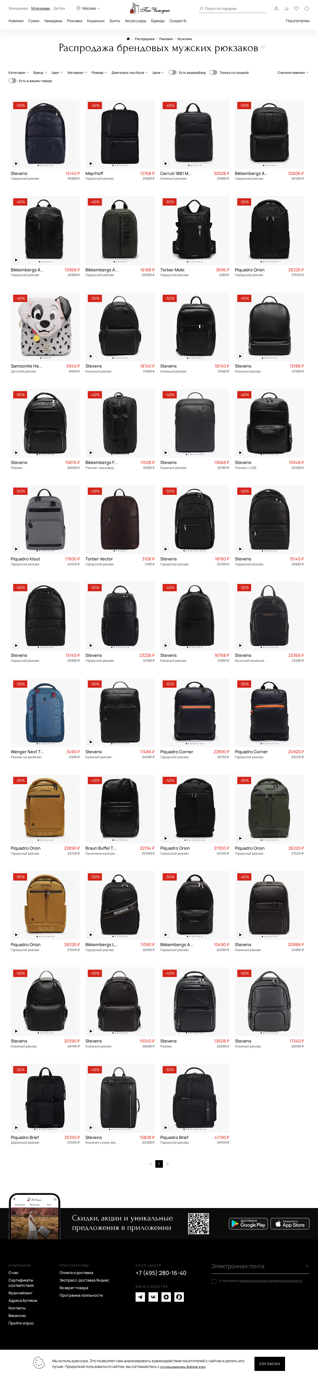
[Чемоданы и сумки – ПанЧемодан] (150, 8)
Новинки (16, 20)
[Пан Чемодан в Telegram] (140, 1297)
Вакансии (17, 1315)
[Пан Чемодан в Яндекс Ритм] (179, 1297)
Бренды (158, 20)
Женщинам (18, 8)
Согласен (269, 1363)
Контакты (17, 1308)
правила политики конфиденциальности (270, 1280)
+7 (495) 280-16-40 (161, 1273)
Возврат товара (74, 1287)
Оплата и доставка (76, 1272)
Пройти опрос (21, 1323)
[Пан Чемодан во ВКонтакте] (153, 1297)
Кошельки (96, 20)
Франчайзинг (20, 1292)
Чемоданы (53, 20)
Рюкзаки (74, 20)
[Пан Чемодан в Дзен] (166, 1297)
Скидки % (177, 20)
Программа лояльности (81, 1295)
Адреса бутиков (22, 1300)
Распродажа (145, 39)
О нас (13, 1272)
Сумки (33, 20)
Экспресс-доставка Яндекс (84, 1280)
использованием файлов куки (182, 1367)
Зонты (114, 20)
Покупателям (298, 20)
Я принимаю (260, 1281)
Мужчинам (40, 8)
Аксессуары (135, 20)
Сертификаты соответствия (21, 1283)
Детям (59, 8)
